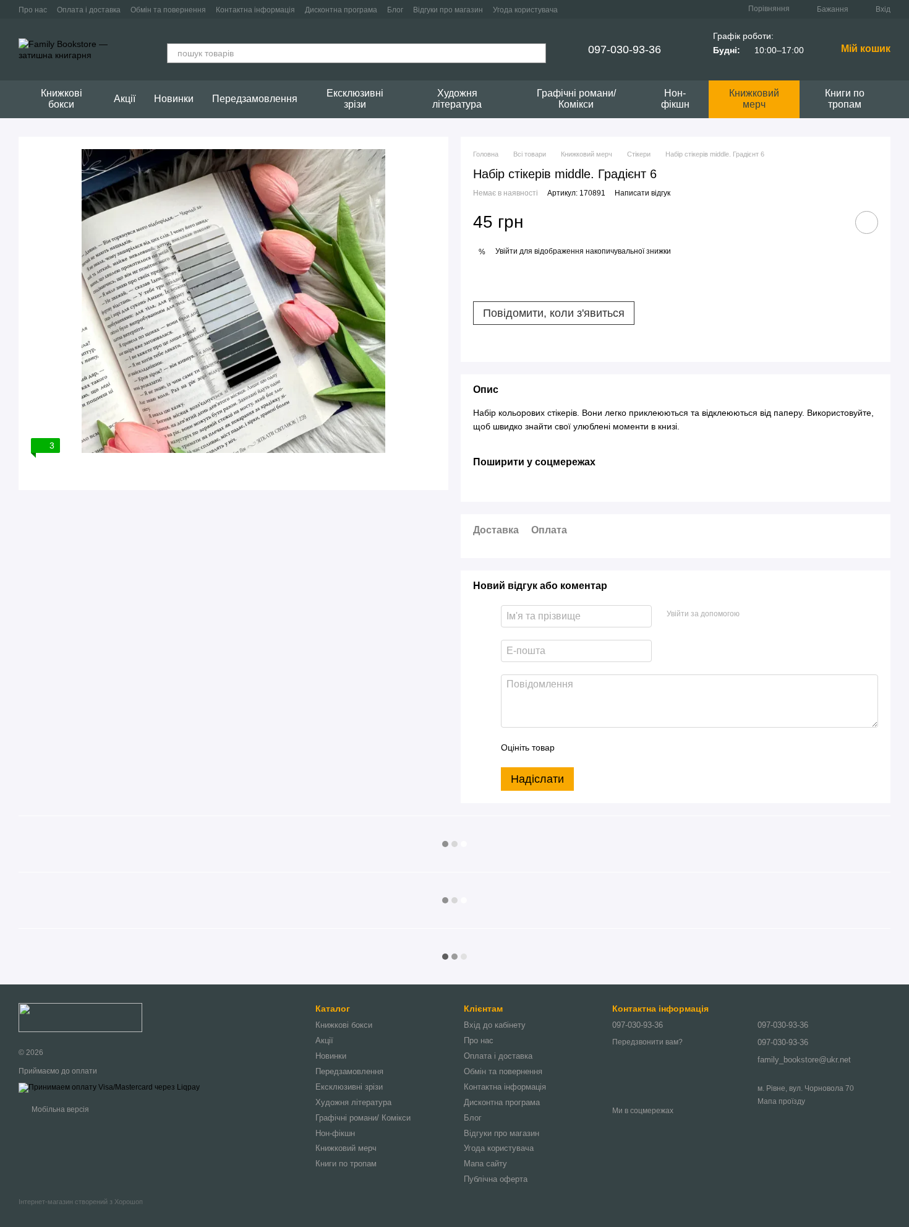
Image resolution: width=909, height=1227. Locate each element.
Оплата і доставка (89, 10)
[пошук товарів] (536, 53)
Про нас (33, 10)
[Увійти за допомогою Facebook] (753, 614)
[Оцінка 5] (654, 747)
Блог (395, 10)
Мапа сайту (485, 1163)
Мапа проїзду (781, 1101)
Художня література (457, 99)
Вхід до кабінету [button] (495, 1025)
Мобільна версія (59, 1109)
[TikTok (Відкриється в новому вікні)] (659, 9)
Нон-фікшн (675, 99)
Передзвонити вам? (647, 1042)
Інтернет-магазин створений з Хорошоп (81, 1201)
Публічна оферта (495, 1179)
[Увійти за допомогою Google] (773, 614)
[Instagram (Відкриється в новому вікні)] (644, 9)
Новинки (174, 98)
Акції (124, 98)
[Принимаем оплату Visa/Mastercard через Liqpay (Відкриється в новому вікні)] (109, 1087)
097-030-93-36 (624, 49)
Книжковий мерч (754, 99)
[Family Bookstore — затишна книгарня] (80, 1017)
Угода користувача (525, 10)
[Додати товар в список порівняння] (832, 222)
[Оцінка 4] (634, 747)
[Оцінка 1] (575, 747)
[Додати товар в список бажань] (866, 222)
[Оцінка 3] (615, 747)
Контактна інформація (255, 10)
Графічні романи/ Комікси (576, 99)
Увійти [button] (506, 251)
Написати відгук (642, 193)
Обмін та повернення (168, 10)
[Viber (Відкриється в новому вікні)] (689, 9)
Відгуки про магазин (448, 10)
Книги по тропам (844, 99)
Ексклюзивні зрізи (354, 99)
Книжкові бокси (61, 99)
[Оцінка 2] (595, 747)
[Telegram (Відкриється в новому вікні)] (674, 9)
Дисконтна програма (341, 10)
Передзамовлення (254, 98)
